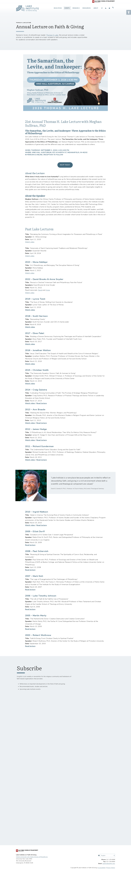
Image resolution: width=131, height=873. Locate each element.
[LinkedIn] (105, 8)
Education (58, 8)
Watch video (29, 242)
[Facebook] (102, 8)
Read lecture (41, 403)
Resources (87, 8)
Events (67, 8)
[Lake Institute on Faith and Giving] (27, 7)
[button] (128, 12)
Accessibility (101, 868)
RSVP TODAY (65, 165)
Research (76, 8)
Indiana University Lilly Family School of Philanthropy (32, 857)
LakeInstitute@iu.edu (108, 863)
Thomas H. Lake (52, 35)
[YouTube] (109, 8)
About (95, 8)
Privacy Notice (110, 868)
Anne (48, 290)
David (40, 290)
